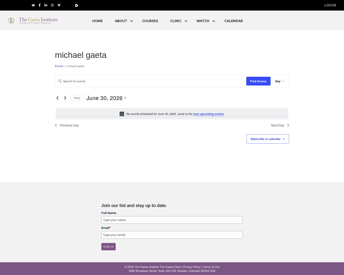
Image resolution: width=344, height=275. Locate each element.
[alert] (172, 113)
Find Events (258, 81)
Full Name (108, 213)
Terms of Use (211, 266)
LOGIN (330, 5)
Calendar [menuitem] (233, 21)
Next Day (277, 125)
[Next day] (65, 97)
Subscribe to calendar (265, 139)
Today (77, 97)
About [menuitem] (121, 21)
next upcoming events (208, 114)
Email (105, 228)
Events (59, 66)
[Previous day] (57, 97)
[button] (131, 21)
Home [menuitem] (97, 21)
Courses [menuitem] (150, 21)
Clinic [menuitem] (176, 21)
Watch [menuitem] (202, 21)
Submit (108, 246)
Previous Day (69, 125)
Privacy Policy (191, 266)
